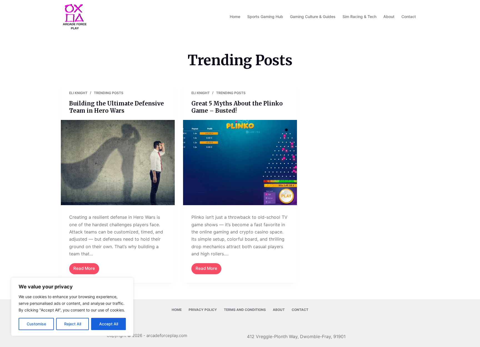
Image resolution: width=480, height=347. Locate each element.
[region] (72, 307)
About (388, 16)
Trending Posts (108, 93)
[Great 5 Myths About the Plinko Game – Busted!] (240, 162)
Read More (86, 270)
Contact (408, 16)
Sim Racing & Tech (359, 16)
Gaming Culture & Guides (313, 16)
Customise (36, 323)
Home (235, 16)
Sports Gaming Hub (265, 16)
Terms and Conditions (245, 310)
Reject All (72, 323)
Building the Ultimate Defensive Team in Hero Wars (116, 107)
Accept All (108, 323)
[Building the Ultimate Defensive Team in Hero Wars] (118, 162)
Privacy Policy (203, 310)
